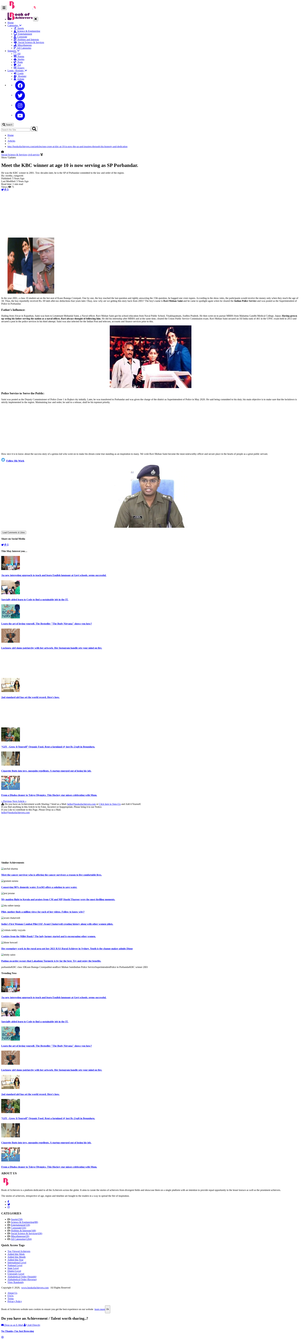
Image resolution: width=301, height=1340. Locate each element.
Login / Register (16, 70)
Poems (20, 56)
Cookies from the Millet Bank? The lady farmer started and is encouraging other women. (48, 936)
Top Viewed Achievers (19, 1251)
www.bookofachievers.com (35, 1287)
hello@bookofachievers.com (81, 804)
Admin (20, 79)
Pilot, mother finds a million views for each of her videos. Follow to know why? (42, 911)
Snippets (12, 50)
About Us (12, 1293)
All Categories (23, 48)
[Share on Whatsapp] (8, 189)
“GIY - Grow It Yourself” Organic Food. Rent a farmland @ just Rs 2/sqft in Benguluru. (48, 746)
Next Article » (19, 801)
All (18, 53)
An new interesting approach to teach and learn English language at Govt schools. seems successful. (53, 575)
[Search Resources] (34, 129)
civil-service (34, 154)
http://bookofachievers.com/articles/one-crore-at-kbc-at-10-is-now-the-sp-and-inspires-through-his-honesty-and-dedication (67, 146)
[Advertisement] (95, 213)
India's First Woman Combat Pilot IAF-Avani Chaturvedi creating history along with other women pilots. (57, 924)
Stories (20, 59)
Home (11, 22)
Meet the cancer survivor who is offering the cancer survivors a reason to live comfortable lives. (51, 874)
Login (20, 73)
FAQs (10, 1295)
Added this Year (15, 1259)
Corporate (21, 36)
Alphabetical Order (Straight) (22, 1276)
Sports (20, 28)
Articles (11, 141)
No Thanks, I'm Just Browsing (17, 1331)
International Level (17, 1262)
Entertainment (24, 34)
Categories (13, 25)
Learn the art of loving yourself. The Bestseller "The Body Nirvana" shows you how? (46, 623)
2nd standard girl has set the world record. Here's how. (30, 697)
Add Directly (33, 1325)
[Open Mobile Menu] (4, 8)
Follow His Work (15, 460)
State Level (13, 1268)
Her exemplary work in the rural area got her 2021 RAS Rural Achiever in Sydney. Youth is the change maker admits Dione (67, 948)
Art (18, 65)
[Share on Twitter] (2, 189)
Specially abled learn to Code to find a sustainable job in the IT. (34, 599)
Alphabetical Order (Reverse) (22, 1279)
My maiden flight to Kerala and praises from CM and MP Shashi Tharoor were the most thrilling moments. (58, 899)
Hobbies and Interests (27, 39)
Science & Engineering (28, 31)
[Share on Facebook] (5, 189)
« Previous (6, 801)
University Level (16, 1274)
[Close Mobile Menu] (35, 19)
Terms (11, 1298)
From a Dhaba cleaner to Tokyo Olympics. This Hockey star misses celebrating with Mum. (49, 795)
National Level (15, 1265)
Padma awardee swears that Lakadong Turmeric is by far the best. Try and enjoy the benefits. (51, 961)
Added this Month (17, 1257)
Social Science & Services (30, 42)
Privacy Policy (15, 1301)
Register (21, 76)
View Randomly (16, 1282)
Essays (20, 67)
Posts (19, 62)
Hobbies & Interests (23, 1230)
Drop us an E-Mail (13, 1325)
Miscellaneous (24, 45)
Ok (107, 1309)
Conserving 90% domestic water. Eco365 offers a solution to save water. (39, 887)
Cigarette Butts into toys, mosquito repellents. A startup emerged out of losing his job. (46, 771)
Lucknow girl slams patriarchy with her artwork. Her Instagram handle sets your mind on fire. (51, 648)
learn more (100, 1309)
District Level (14, 1271)
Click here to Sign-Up (110, 804)
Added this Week (16, 1254)
